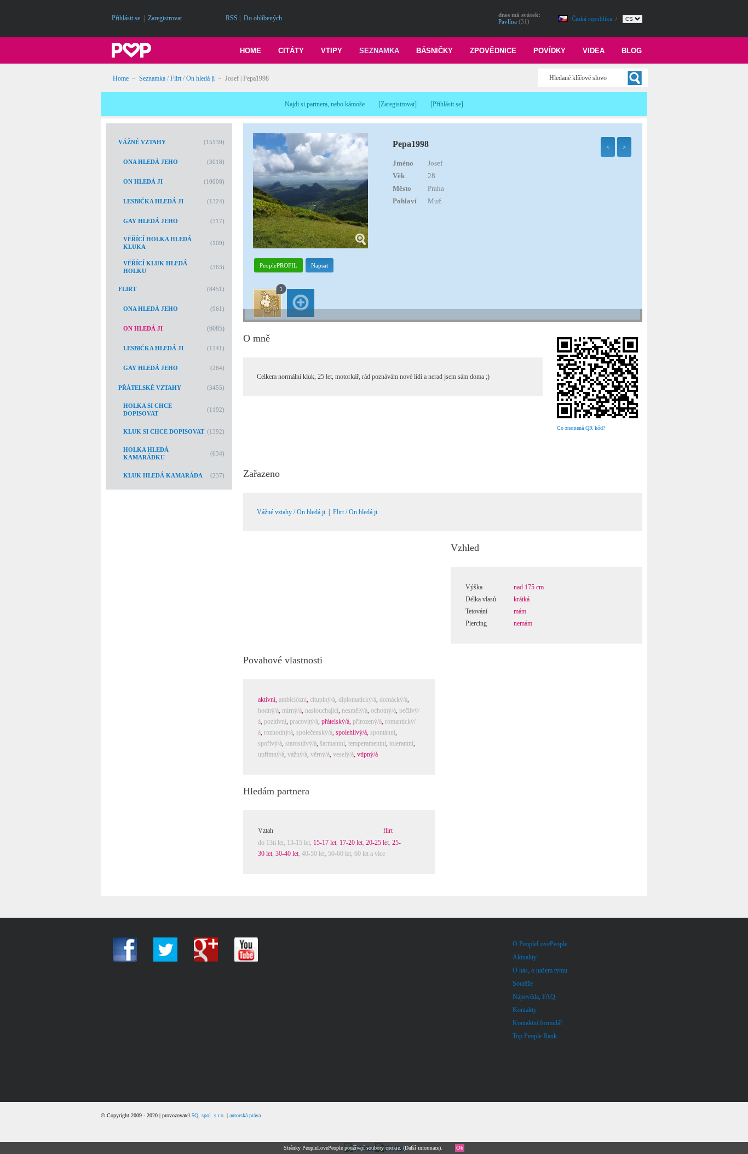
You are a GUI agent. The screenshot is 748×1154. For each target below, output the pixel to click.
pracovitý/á (304, 721)
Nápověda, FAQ (534, 996)
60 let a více (369, 853)
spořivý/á (270, 743)
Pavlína (507, 21)
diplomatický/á (357, 699)
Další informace (422, 1148)
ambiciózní (293, 699)
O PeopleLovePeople (540, 944)
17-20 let (351, 842)
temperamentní (367, 743)
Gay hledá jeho (150, 221)
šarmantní (332, 743)
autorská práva (245, 1115)
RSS (232, 18)
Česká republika (593, 18)
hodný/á (268, 710)
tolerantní (401, 743)
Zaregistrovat (165, 18)
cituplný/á (322, 699)
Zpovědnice (493, 51)
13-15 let (298, 842)
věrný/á (320, 754)
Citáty (291, 51)
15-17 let (324, 842)
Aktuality (525, 957)
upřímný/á (271, 754)
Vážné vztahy (142, 142)
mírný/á (292, 710)
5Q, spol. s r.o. (208, 1115)
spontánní (382, 732)
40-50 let (313, 853)
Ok (459, 1148)
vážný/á (297, 754)
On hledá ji (200, 78)
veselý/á (343, 754)
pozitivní (275, 721)
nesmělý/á (354, 710)
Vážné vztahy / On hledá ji (291, 512)
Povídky (549, 51)
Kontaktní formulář (537, 1023)
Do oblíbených (263, 18)
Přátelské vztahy (149, 387)
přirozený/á (367, 721)
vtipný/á (367, 754)
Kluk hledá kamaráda (163, 475)
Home (250, 51)
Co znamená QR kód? (581, 428)
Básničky (434, 51)
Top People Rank (535, 1036)
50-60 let (339, 853)
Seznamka (379, 51)
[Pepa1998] (310, 246)
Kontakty (525, 1010)
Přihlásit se (126, 18)
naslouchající (321, 710)
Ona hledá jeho (150, 161)
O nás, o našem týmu (540, 970)
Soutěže (523, 983)
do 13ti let (271, 842)
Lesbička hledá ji (153, 201)
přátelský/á (335, 721)
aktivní (266, 699)
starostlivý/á (301, 743)
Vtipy (331, 51)
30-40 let (286, 853)
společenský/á (314, 732)
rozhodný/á (278, 732)
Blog (632, 51)
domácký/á (393, 699)
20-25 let (377, 842)
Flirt (175, 78)
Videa (594, 51)
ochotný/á (383, 710)
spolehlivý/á (351, 732)
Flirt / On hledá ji (355, 512)
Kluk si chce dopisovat (163, 431)
